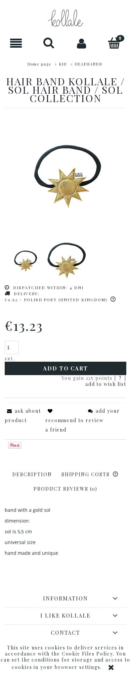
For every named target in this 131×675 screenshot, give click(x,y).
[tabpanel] (65, 531)
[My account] (82, 43)
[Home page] (65, 18)
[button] (16, 43)
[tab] (32, 474)
